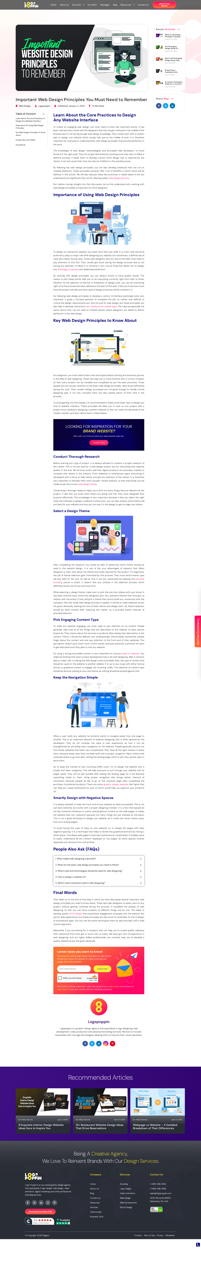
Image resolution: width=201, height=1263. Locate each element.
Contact (138, 1235)
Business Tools (96, 1216)
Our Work (92, 4)
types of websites (130, 653)
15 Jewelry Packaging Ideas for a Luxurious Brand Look (173, 83)
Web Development (128, 1202)
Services (76, 4)
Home (53, 4)
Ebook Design (126, 1207)
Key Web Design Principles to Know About (30, 133)
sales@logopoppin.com (160, 1193)
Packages (105, 4)
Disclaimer (170, 1235)
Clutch (39, 1221)
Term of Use (149, 1235)
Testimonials (95, 1212)
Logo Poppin (62, 989)
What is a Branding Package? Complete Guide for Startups (173, 36)
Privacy (160, 1235)
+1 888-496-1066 (158, 1188)
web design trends (87, 484)
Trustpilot (63, 1221)
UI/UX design (75, 913)
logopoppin (44, 106)
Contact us (143, 4)
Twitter (34, 1202)
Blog (115, 4)
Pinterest (54, 1202)
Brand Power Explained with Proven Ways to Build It (173, 71)
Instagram (48, 1202)
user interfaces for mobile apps (101, 306)
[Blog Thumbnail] (159, 35)
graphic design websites (116, 784)
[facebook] (158, 106)
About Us (64, 4)
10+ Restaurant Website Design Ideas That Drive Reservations (99, 1126)
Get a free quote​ (164, 4)
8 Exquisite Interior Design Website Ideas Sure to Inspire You (41, 1126)
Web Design (25, 106)
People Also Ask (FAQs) (25, 140)
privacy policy (113, 986)
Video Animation (127, 1193)
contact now (99, 442)
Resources (126, 4)
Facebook (27, 1202)
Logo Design (125, 1188)
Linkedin (41, 1202)
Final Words (20, 145)
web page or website (68, 269)
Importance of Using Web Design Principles (29, 126)
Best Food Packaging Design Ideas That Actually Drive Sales (173, 59)
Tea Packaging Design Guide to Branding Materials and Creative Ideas (172, 48)
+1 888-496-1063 (158, 1184)
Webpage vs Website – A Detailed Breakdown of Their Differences (155, 1126)
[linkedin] (172, 106)
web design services (119, 178)
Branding (124, 1184)
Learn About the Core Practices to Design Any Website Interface (30, 119)
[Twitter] (165, 106)
